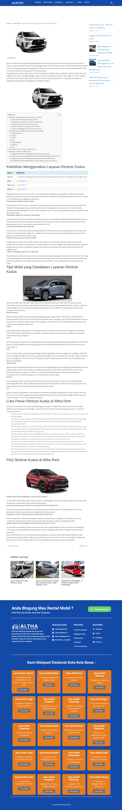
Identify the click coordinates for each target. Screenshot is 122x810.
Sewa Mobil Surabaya (49, 700)
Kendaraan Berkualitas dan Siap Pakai (25, 124)
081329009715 (22, 181)
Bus (13, 147)
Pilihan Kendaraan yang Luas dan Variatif (26, 126)
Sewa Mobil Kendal (49, 752)
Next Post (83, 546)
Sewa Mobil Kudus (99, 752)
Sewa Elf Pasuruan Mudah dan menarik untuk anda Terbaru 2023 (47, 583)
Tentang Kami (47, 2)
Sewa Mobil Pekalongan (74, 754)
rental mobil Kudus (28, 194)
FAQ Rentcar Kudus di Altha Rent (20, 152)
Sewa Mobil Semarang (74, 700)
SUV (13, 140)
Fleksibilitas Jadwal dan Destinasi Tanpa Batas (27, 122)
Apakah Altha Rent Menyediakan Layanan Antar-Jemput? (31, 154)
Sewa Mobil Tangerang (24, 727)
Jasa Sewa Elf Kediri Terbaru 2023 (19, 582)
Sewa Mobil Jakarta (23, 673)
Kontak (86, 2)
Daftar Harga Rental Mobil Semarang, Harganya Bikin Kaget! (105, 49)
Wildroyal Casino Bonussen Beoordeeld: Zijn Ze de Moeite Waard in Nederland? (99, 80)
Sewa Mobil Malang (48, 673)
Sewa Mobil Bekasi (74, 726)
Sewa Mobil (11, 58)
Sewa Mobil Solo (74, 673)
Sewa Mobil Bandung (99, 674)
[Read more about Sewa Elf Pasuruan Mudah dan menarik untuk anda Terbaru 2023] (47, 569)
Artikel (79, 2)
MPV (13, 138)
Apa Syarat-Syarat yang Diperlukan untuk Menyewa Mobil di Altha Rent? (36, 156)
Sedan (14, 136)
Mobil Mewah (16, 142)
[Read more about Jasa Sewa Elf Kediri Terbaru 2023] (22, 569)
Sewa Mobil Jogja (24, 699)
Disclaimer (77, 642)
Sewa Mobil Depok (49, 726)
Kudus (40, 303)
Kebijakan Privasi (79, 634)
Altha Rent (24, 535)
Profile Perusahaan (80, 630)
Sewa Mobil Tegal (24, 752)
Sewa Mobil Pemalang (49, 778)
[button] (111, 3)
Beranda (38, 2)
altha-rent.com (22, 189)
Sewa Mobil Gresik (24, 777)
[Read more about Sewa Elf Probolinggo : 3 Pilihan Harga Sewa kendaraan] (72, 569)
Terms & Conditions (80, 646)
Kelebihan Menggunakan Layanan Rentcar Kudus (25, 117)
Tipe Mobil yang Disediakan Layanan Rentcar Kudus (26, 131)
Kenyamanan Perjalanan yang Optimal (25, 120)
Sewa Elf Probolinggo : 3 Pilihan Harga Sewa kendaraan (72, 583)
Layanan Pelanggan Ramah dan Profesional (26, 129)
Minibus (15, 145)
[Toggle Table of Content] (58, 114)
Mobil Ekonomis (17, 133)
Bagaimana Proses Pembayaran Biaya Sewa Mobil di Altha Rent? (33, 158)
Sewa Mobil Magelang (98, 727)
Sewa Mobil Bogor (99, 699)
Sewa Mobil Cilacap (98, 777)
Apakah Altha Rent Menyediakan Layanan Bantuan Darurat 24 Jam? (34, 161)
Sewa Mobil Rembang (74, 778)
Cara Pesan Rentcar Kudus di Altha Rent (22, 149)
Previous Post (12, 546)
